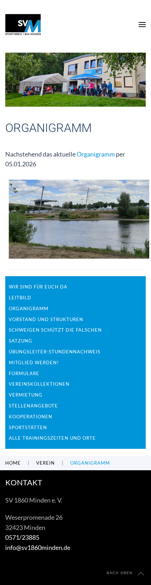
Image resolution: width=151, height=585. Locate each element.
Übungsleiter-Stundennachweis (54, 351)
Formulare (24, 373)
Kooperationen (30, 416)
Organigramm (96, 154)
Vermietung (25, 395)
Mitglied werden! (34, 362)
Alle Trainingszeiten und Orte (52, 438)
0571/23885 (22, 537)
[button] (142, 25)
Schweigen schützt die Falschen (55, 330)
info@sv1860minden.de (37, 547)
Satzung (20, 341)
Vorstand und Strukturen (46, 319)
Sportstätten (28, 427)
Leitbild (20, 297)
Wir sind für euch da (38, 287)
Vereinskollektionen (39, 384)
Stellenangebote (33, 405)
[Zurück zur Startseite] (23, 25)
